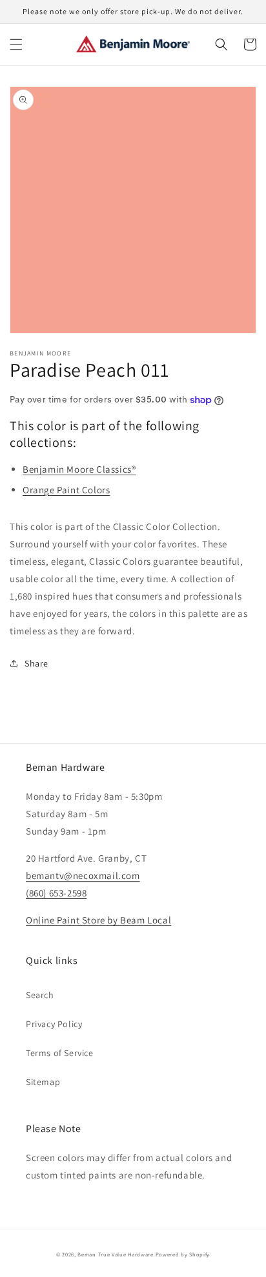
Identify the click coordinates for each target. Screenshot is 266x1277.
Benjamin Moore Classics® (79, 469)
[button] (16, 44)
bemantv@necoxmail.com (83, 875)
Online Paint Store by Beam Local (98, 920)
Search (40, 995)
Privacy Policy (54, 1024)
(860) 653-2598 (56, 893)
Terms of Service (60, 1053)
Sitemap (43, 1082)
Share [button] (36, 663)
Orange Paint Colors (66, 490)
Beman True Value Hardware (115, 1254)
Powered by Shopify (183, 1254)
